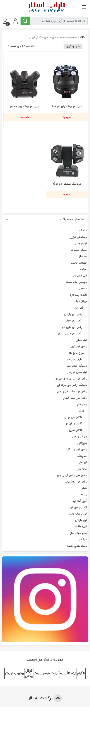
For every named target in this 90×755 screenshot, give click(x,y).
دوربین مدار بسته (76, 282)
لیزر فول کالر (80, 275)
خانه (82, 37)
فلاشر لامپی (75, 430)
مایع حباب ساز (78, 533)
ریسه (84, 494)
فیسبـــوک (42, 673)
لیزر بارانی (81, 520)
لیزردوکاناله (80, 526)
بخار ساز (82, 404)
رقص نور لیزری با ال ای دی (71, 378)
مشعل (83, 288)
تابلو (84, 488)
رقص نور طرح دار (72, 327)
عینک (83, 269)
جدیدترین (71, 46)
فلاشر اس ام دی (73, 417)
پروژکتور (82, 443)
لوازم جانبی (80, 243)
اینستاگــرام (68, 673)
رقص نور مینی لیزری (70, 333)
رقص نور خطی (73, 320)
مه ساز (83, 256)
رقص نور (79, 307)
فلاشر (81, 410)
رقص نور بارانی (73, 314)
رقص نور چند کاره (76, 449)
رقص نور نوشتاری (76, 481)
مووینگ (82, 456)
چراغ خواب (80, 301)
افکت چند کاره (78, 295)
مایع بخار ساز (74, 359)
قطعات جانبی (79, 263)
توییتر (9, 673)
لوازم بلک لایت (78, 513)
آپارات (55, 673)
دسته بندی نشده (77, 546)
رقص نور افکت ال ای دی (72, 391)
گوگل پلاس (29, 673)
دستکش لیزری (78, 237)
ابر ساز (83, 462)
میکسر (83, 539)
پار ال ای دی (79, 436)
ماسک (83, 230)
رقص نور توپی (78, 346)
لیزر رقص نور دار (77, 372)
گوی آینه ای (80, 501)
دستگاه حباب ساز (77, 366)
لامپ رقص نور (78, 507)
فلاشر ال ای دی (73, 423)
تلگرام (81, 673)
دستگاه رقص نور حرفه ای (72, 385)
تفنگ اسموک (79, 250)
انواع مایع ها (77, 353)
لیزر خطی (81, 340)
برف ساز (82, 469)
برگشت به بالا (41, 698)
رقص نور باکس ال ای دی (72, 475)
